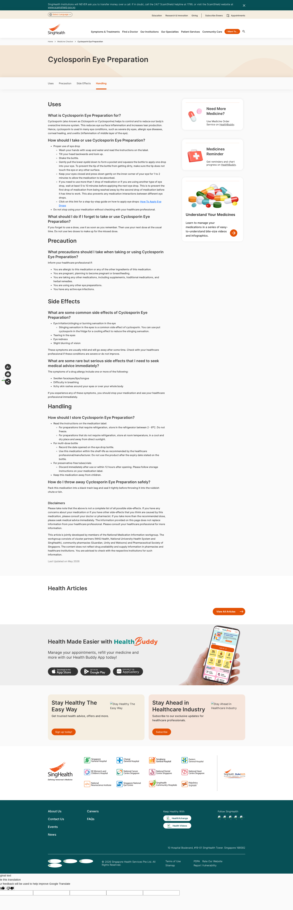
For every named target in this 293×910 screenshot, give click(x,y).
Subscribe (161, 731)
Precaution (65, 83)
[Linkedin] (231, 817)
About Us (54, 811)
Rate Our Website (212, 861)
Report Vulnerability (205, 865)
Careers (93, 811)
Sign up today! (63, 731)
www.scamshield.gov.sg (61, 7)
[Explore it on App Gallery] (128, 671)
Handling (101, 83)
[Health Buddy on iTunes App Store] (63, 671)
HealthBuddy (226, 124)
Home (50, 41)
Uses (51, 83)
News (52, 834)
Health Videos (180, 825)
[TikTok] (225, 817)
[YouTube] (242, 817)
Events (53, 827)
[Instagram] (236, 817)
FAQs (90, 819)
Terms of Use (173, 861)
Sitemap (170, 865)
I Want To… (232, 31)
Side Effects (84, 83)
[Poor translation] (10, 888)
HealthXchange (180, 818)
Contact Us (56, 819)
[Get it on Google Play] (95, 671)
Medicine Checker (65, 41)
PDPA (197, 861)
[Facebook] (220, 817)
